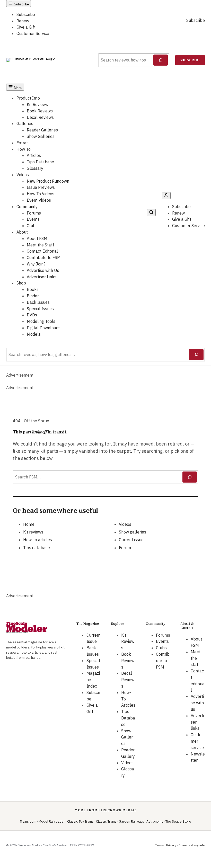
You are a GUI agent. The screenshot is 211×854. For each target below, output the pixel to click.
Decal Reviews (40, 117)
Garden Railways (131, 821)
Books (33, 289)
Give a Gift (26, 27)
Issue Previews (41, 187)
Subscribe (25, 14)
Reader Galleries (42, 129)
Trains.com (28, 821)
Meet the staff (195, 658)
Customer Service (32, 33)
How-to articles (37, 539)
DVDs (32, 314)
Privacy (171, 845)
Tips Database (40, 161)
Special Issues (40, 308)
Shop (21, 283)
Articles (34, 155)
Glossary (35, 168)
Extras (22, 142)
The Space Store (178, 821)
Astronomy (154, 821)
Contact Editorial (42, 251)
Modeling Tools (41, 321)
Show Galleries (41, 136)
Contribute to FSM (44, 257)
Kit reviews (33, 532)
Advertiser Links (41, 276)
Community (27, 206)
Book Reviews (40, 110)
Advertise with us (197, 703)
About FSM (37, 238)
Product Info (28, 98)
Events (33, 219)
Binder (33, 295)
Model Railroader (52, 821)
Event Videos (39, 200)
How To (23, 149)
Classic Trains (106, 821)
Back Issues (38, 302)
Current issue (131, 539)
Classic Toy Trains (80, 821)
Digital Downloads (43, 327)
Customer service (197, 741)
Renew (22, 20)
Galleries (24, 123)
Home (28, 524)
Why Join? (36, 263)
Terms (159, 845)
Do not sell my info (192, 845)
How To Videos (40, 193)
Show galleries (132, 532)
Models (34, 334)
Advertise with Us (43, 270)
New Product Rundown (48, 181)
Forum (125, 547)
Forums (34, 213)
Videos (22, 174)
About (22, 232)
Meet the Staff (40, 244)
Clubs (32, 225)
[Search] (160, 60)
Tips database (36, 547)
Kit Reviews (37, 104)
